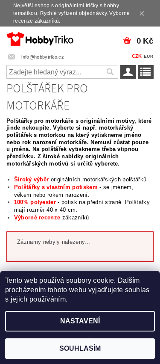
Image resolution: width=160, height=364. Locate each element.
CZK (137, 56)
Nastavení (80, 321)
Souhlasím (80, 348)
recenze (49, 217)
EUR (148, 56)
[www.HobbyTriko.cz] (40, 38)
